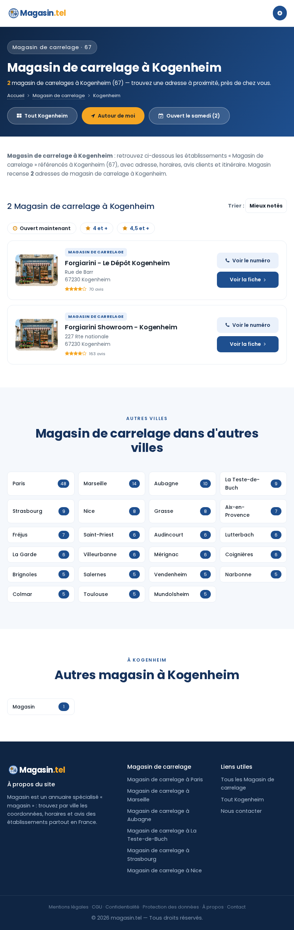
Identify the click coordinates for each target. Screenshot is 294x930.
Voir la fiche (245, 279)
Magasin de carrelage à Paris (165, 779)
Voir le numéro (251, 260)
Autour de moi (116, 115)
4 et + (100, 228)
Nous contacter (241, 811)
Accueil (15, 95)
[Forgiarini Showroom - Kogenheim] (36, 334)
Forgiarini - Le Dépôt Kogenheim (117, 262)
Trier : (236, 205)
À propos (213, 906)
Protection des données (171, 906)
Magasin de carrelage (59, 95)
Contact (236, 906)
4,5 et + (139, 228)
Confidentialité (122, 906)
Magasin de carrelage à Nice (164, 870)
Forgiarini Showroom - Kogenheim (121, 327)
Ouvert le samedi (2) (193, 115)
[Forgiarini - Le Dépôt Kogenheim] (36, 270)
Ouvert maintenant (45, 228)
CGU (97, 906)
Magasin (43, 13)
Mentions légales (69, 906)
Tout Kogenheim (46, 115)
